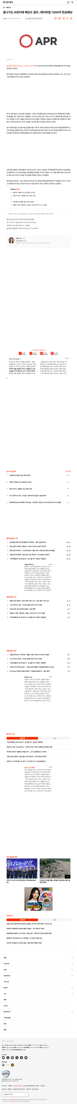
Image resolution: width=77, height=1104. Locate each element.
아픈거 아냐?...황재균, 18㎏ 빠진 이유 (24, 196)
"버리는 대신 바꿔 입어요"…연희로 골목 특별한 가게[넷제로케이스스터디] (32, 667)
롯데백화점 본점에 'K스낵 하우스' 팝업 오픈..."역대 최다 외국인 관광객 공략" (29, 933)
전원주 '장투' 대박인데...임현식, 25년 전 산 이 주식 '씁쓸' (30, 205)
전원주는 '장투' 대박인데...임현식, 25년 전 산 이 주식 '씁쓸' (27, 613)
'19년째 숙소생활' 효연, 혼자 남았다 (23, 202)
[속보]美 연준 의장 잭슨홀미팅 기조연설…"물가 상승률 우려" (28, 542)
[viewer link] (67, 55)
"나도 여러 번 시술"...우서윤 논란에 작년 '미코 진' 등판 (26, 605)
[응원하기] (24, 238)
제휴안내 (10, 1089)
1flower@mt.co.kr (21, 241)
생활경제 (8, 7)
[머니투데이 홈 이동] (8, 1041)
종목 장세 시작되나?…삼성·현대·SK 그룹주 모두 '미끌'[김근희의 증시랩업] (32, 550)
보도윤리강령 (35, 1089)
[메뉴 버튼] (72, 2)
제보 (5, 1024)
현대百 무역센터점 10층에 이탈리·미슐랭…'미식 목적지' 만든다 (26, 929)
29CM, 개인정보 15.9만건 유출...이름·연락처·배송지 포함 (24, 943)
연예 (5, 1000)
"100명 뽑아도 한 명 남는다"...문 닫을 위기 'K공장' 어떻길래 (28, 559)
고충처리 (28, 1089)
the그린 (6, 982)
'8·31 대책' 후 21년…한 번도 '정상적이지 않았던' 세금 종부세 (27, 496)
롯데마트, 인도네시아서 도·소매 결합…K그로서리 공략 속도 (24, 938)
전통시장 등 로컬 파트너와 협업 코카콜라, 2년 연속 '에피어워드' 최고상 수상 (29, 924)
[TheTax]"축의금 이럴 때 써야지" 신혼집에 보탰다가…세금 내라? (30, 671)
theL (5, 970)
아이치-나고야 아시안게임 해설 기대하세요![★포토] (21, 881)
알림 (5, 1030)
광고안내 (4, 1089)
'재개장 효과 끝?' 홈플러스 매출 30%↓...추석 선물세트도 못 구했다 (27, 752)
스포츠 (6, 1006)
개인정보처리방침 (17, 1086)
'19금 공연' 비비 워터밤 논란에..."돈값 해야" (23, 609)
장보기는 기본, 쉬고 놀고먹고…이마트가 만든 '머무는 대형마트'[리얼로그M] (29, 747)
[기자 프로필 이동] (11, 240)
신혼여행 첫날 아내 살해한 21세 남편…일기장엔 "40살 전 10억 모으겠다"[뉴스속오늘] (35, 502)
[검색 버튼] (68, 2)
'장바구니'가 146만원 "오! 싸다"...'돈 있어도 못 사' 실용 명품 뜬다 (26, 761)
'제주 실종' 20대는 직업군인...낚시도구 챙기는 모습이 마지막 (28, 546)
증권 (5, 958)
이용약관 (42, 1086)
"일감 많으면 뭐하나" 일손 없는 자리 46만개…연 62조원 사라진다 (30, 555)
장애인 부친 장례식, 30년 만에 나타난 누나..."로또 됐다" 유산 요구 (29, 601)
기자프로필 (7, 1018)
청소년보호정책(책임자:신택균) (31, 1086)
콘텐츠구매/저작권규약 (19, 1089)
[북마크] (71, 18)
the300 (6, 964)
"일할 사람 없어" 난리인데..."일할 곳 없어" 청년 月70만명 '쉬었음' (29, 655)
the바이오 (7, 976)
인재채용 (10, 1086)
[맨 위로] (73, 1096)
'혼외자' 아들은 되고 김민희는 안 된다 (24, 192)
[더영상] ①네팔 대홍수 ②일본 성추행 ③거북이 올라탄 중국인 (55, 881)
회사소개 (4, 1086)
